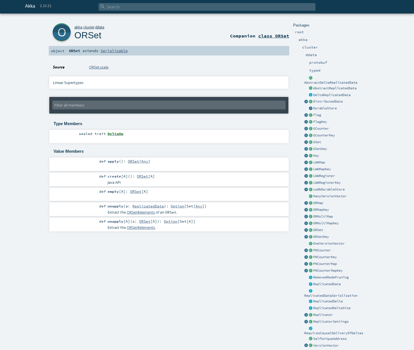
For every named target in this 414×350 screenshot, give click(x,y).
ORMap (318, 203)
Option (177, 206)
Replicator (323, 315)
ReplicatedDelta (328, 301)
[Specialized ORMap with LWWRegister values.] (310, 162)
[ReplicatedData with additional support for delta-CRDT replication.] (310, 95)
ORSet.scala (98, 67)
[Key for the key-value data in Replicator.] (310, 156)
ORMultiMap (323, 216)
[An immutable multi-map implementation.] (310, 216)
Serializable (114, 50)
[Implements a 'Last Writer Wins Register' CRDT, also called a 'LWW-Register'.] (310, 176)
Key (316, 156)
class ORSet (273, 36)
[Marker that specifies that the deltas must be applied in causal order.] (310, 328)
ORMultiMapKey (326, 223)
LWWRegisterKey (327, 183)
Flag (317, 115)
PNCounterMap (325, 264)
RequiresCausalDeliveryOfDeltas (333, 333)
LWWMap (319, 162)
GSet (317, 142)
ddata (99, 27)
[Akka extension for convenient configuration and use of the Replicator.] (310, 101)
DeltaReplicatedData (332, 95)
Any (144, 161)
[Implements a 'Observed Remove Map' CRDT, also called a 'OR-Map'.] (310, 203)
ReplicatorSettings (331, 322)
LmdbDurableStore (329, 189)
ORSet (318, 230)
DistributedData (328, 101)
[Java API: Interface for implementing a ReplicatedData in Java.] (310, 88)
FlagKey (320, 122)
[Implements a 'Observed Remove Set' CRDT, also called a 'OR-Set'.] (310, 230)
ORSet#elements (141, 212)
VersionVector (326, 345)
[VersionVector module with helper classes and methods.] (306, 346)
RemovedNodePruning (331, 277)
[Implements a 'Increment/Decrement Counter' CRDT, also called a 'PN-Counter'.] (310, 250)
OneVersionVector (329, 243)
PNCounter (322, 250)
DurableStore (325, 108)
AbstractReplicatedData (335, 88)
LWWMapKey (322, 169)
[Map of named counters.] (310, 264)
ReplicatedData (327, 284)
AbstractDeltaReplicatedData (330, 83)
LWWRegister (324, 176)
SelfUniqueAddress (330, 339)
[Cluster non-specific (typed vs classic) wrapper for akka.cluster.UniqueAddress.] (310, 339)
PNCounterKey (325, 257)
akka (78, 27)
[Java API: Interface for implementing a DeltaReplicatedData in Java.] (310, 78)
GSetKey (320, 149)
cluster (88, 27)
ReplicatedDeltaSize (332, 308)
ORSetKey (321, 237)
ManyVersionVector (330, 196)
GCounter (321, 128)
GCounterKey (324, 135)
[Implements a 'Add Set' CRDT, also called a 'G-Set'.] (310, 142)
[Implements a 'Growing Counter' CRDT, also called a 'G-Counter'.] (310, 129)
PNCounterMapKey (328, 271)
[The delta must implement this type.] (310, 301)
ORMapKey (321, 210)
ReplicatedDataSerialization (330, 296)
